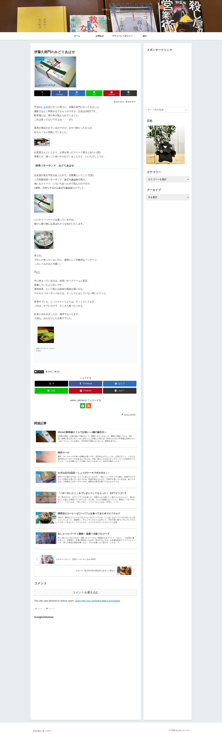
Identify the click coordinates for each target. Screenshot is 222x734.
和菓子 (50, 372)
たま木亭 (45, 107)
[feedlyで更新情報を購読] (82, 405)
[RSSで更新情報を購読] (88, 405)
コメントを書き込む (85, 592)
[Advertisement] (55, 646)
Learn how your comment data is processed (97, 601)
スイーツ (40, 372)
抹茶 (58, 372)
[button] (129, 93)
